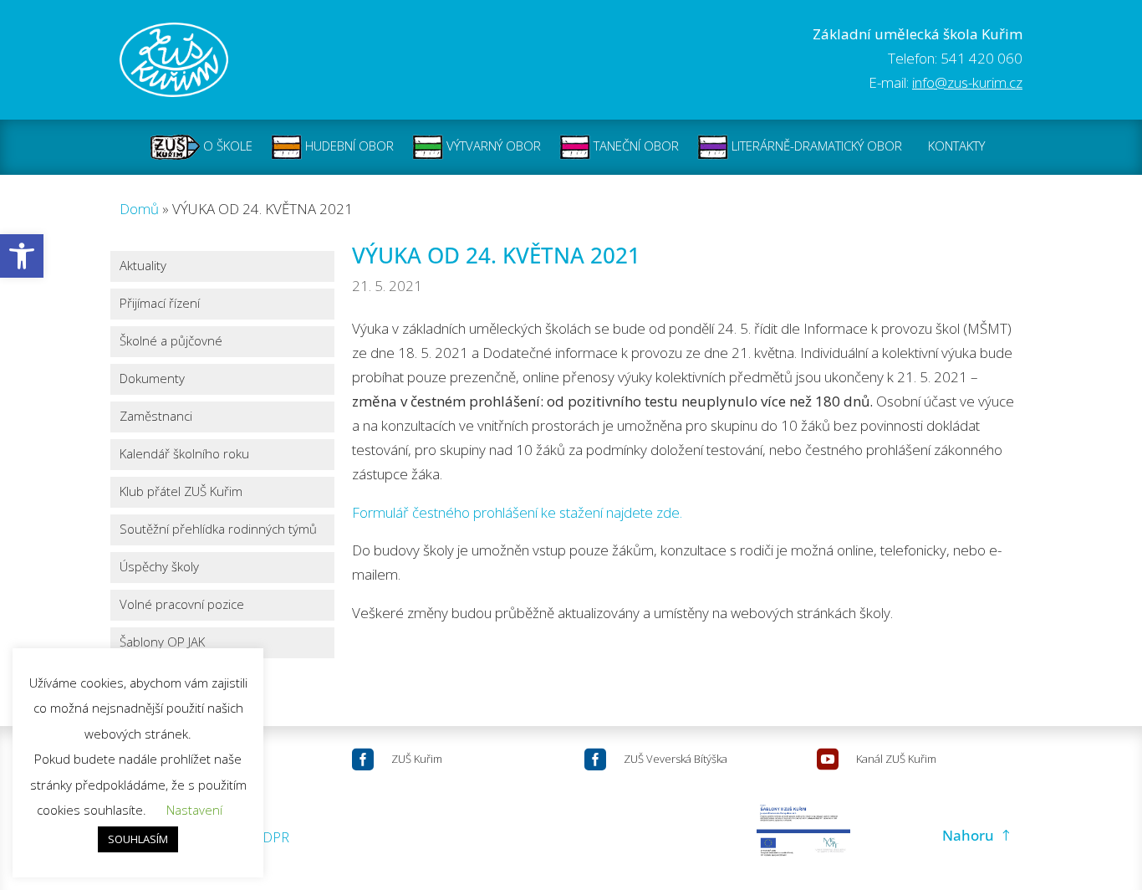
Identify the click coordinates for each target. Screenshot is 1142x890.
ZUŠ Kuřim (416, 758)
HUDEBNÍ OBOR (348, 145)
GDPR (270, 837)
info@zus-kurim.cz (967, 82)
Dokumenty (152, 379)
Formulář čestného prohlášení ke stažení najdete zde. (517, 512)
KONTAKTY (956, 145)
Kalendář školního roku (184, 455)
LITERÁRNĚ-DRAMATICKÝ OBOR (815, 145)
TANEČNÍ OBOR (634, 145)
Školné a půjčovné (171, 342)
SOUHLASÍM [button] (138, 839)
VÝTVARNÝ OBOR (492, 145)
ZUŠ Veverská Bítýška (675, 758)
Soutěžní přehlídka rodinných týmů (218, 530)
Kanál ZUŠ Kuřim (896, 758)
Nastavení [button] (194, 809)
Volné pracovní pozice (182, 605)
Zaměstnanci (156, 417)
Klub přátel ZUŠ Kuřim (181, 492)
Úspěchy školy (159, 567)
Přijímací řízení (160, 304)
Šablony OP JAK (162, 643)
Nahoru (968, 835)
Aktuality (143, 266)
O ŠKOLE (226, 145)
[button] (21, 256)
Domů (139, 208)
